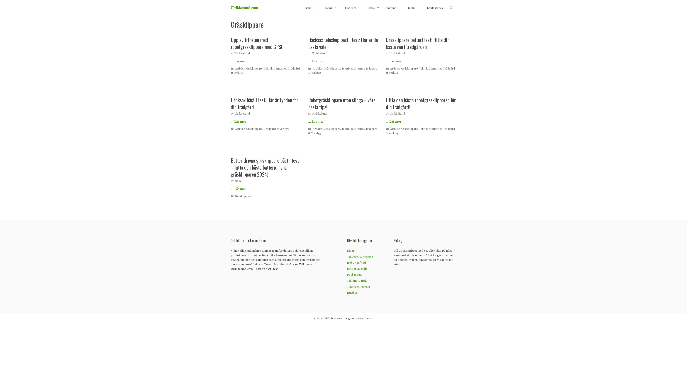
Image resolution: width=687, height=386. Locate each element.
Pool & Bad (354, 274)
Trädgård (350, 8)
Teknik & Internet (275, 68)
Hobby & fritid (356, 262)
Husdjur (352, 293)
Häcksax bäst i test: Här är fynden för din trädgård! (264, 103)
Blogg (351, 251)
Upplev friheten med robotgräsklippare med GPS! (256, 43)
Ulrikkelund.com (244, 8)
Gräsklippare (254, 68)
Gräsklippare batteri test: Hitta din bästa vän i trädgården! (417, 43)
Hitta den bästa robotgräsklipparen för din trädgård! (421, 103)
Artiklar (240, 68)
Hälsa (371, 8)
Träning (391, 8)
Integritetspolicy (353, 318)
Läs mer (240, 61)
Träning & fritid (357, 281)
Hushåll (308, 8)
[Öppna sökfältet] (451, 8)
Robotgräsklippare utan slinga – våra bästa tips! (342, 103)
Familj (411, 8)
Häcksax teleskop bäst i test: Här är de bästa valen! (343, 43)
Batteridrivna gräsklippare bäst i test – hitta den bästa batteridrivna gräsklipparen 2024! (265, 167)
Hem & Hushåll (357, 269)
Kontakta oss (435, 8)
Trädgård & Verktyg (276, 129)
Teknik (329, 8)
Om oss (369, 318)
